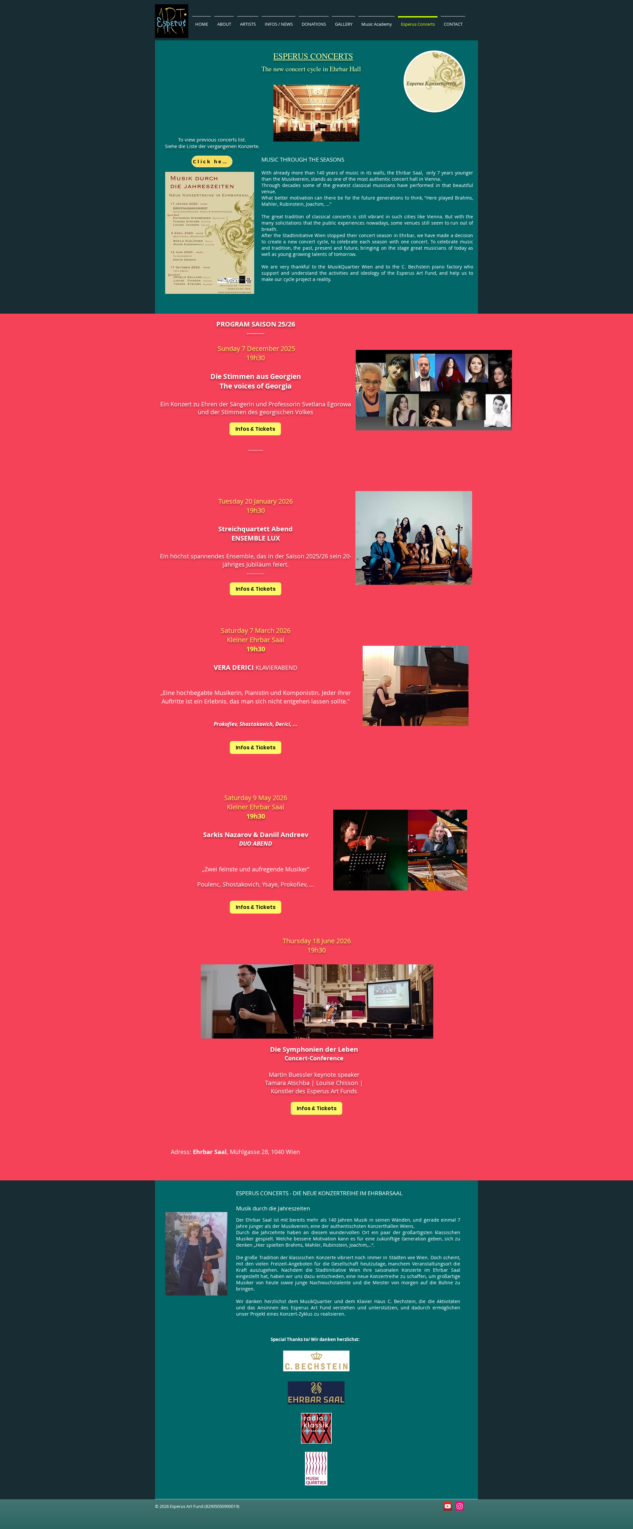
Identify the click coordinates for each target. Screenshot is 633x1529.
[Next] (596, 747)
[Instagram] (459, 1506)
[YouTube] (447, 1506)
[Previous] (37, 747)
